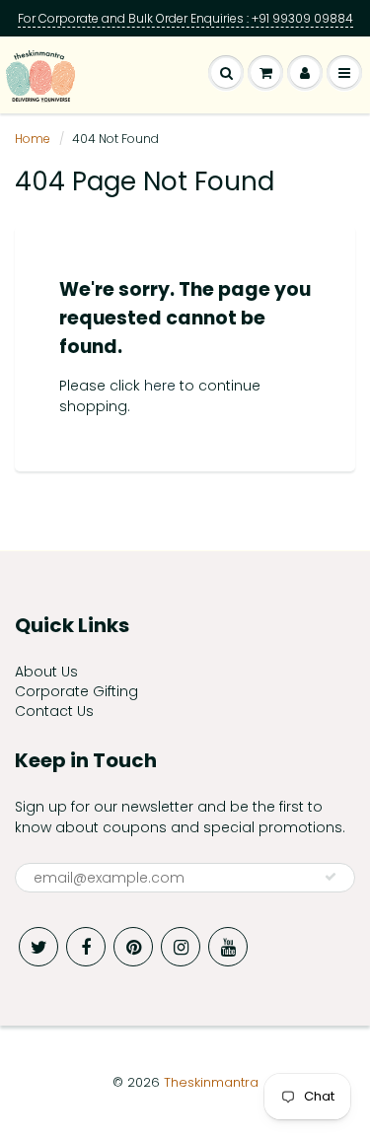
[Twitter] (38, 946)
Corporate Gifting (76, 691)
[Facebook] (86, 946)
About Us (46, 671)
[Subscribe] (330, 876)
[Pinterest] (133, 946)
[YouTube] (228, 946)
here (160, 385)
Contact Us (54, 711)
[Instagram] (180, 946)
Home (32, 138)
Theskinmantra (211, 1082)
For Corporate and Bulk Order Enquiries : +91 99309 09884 (185, 18)
